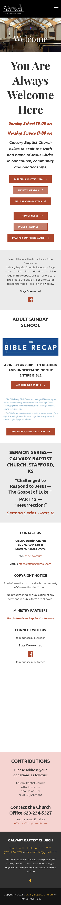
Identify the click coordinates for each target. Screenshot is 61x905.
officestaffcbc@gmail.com (35, 563)
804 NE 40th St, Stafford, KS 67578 (30, 848)
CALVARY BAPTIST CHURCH (30, 840)
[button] (56, 9)
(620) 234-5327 (13, 852)
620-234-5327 (33, 556)
